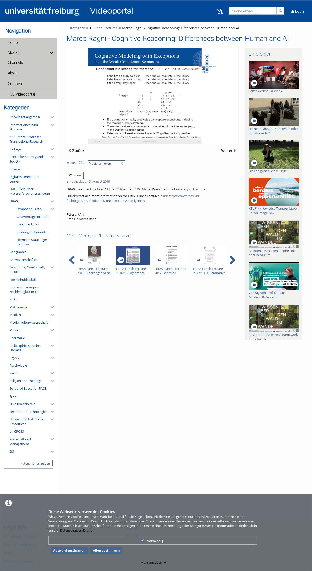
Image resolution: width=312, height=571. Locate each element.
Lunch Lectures (28, 224)
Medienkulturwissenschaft (29, 322)
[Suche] (280, 11)
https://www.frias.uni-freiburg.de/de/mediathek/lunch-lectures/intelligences (133, 198)
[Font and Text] (220, 11)
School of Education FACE (28, 388)
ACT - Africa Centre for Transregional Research (26, 139)
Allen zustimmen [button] (106, 550)
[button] (28, 43)
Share (76, 175)
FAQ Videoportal (21, 94)
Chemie (15, 169)
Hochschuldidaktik (23, 279)
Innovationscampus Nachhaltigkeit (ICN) (24, 289)
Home (13, 42)
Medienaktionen (100, 163)
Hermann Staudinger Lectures (32, 241)
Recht (14, 373)
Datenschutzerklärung (76, 530)
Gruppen (15, 84)
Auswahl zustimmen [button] (69, 550)
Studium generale (22, 404)
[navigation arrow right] (232, 260)
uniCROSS (17, 431)
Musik (14, 330)
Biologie (15, 149)
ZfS (12, 451)
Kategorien (79, 28)
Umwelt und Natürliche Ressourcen (26, 421)
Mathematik (18, 307)
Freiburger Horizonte (32, 232)
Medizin (15, 314)
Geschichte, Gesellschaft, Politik (27, 269)
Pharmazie (17, 338)
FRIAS (14, 201)
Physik (14, 358)
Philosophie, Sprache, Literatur (25, 347)
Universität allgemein (25, 117)
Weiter (227, 150)
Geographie (18, 252)
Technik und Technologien (29, 411)
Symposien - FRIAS (30, 209)
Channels (15, 62)
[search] (253, 11)
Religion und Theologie (26, 380)
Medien (14, 52)
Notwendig (155, 541)
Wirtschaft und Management (20, 441)
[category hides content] (50, 117)
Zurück (77, 150)
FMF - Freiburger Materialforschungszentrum (30, 191)
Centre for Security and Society (26, 159)
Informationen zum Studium (24, 127)
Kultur (14, 299)
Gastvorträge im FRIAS (33, 216)
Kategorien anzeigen (35, 463)
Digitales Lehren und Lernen (24, 179)
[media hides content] (51, 52)
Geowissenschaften (24, 259)
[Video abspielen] (152, 96)
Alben (12, 73)
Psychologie (18, 365)
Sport (14, 396)
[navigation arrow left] (72, 260)
